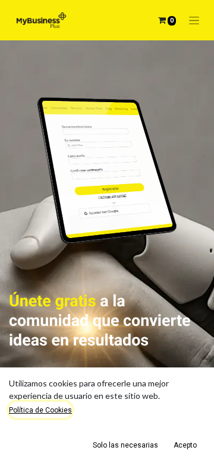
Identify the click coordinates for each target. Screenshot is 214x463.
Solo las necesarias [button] (125, 445)
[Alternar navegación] (194, 20)
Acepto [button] (185, 445)
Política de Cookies (40, 410)
